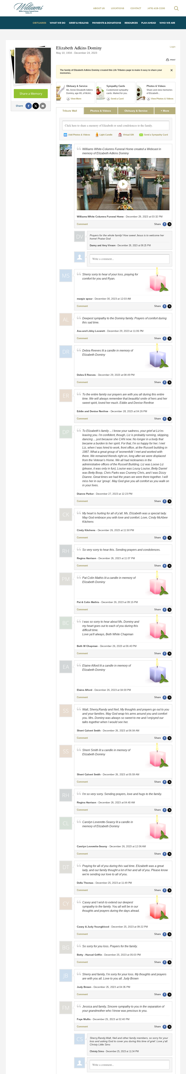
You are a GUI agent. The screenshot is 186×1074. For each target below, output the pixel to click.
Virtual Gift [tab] (128, 134)
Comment (82, 224)
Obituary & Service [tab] (135, 110)
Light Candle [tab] (106, 134)
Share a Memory (31, 94)
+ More (168, 110)
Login (172, 47)
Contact (135, 8)
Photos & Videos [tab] (100, 110)
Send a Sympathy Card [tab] (156, 134)
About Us (99, 8)
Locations (117, 8)
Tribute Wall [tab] (69, 110)
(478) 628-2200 (156, 8)
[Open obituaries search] (176, 8)
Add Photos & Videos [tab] (79, 134)
